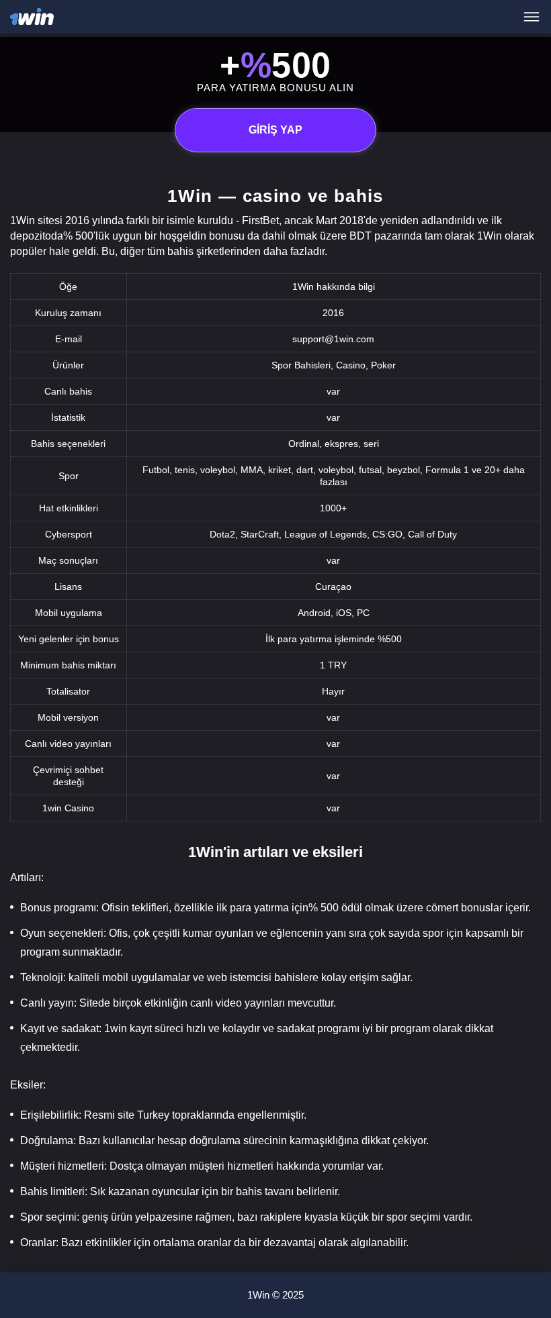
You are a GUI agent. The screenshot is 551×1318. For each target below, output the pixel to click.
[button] (527, 1261)
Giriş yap (275, 130)
